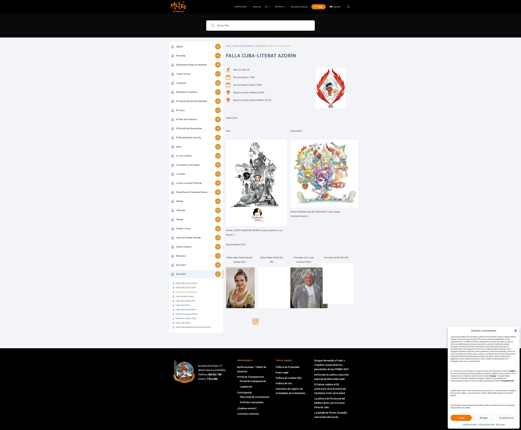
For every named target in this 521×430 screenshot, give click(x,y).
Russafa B (260, 46)
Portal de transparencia (253, 381)
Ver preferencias (506, 418)
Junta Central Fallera (243, 46)
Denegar (483, 418)
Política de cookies (470, 424)
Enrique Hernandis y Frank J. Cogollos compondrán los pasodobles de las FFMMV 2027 (331, 365)
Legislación (246, 386)
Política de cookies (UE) (288, 377)
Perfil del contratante (251, 402)
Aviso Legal (500, 424)
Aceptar (461, 418)
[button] (515, 330)
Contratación (244, 392)
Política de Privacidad (486, 424)
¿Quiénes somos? (247, 408)
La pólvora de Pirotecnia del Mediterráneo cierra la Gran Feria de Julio (329, 403)
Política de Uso (284, 383)
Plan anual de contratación (254, 397)
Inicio (228, 46)
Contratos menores (248, 413)
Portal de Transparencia (250, 376)
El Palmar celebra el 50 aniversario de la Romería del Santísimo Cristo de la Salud (330, 389)
